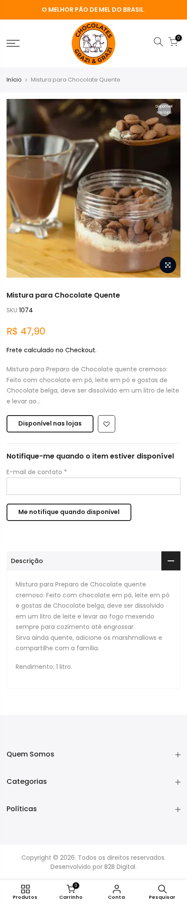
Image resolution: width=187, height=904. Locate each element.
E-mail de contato (37, 472)
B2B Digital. (120, 866)
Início (14, 80)
